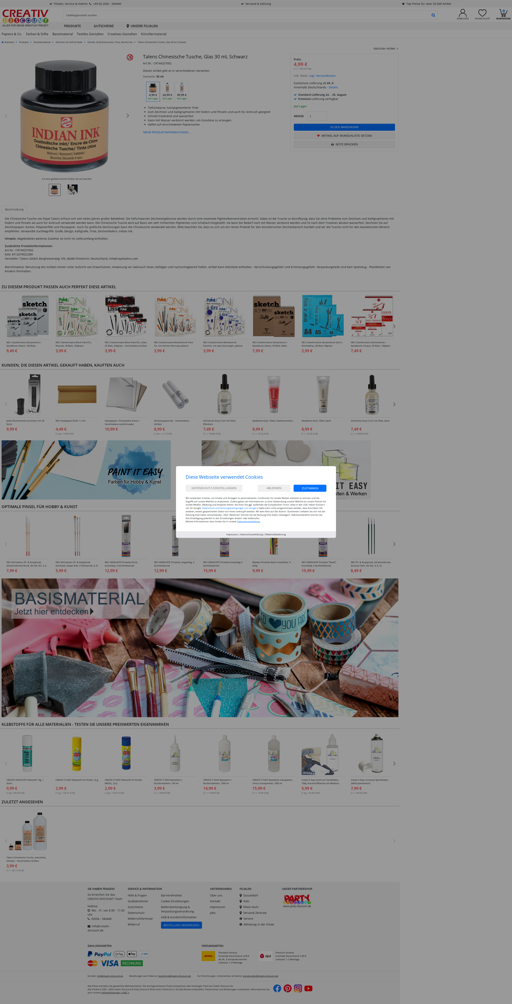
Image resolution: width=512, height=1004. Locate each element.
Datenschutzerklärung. (248, 521)
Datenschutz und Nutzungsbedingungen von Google (229, 507)
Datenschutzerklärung (251, 534)
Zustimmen (310, 488)
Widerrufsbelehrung (275, 534)
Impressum (232, 534)
